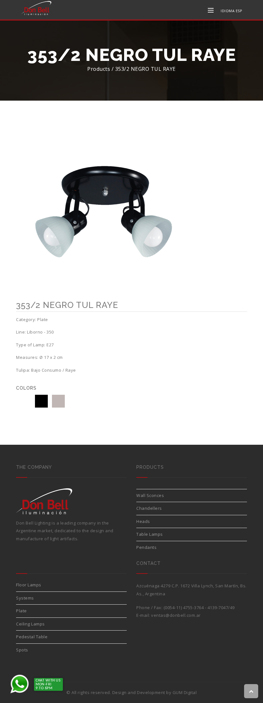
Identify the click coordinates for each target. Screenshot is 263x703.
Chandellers (149, 508)
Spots (22, 650)
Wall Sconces (150, 495)
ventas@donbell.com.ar (176, 615)
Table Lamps (149, 534)
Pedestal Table (31, 637)
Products (98, 68)
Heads (143, 521)
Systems (25, 598)
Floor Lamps (28, 585)
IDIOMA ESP (231, 10)
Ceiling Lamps (30, 624)
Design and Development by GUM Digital (154, 692)
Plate (21, 611)
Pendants (146, 547)
